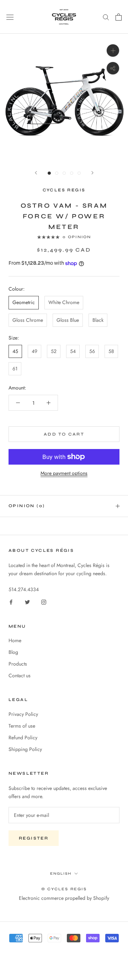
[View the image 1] (49, 173)
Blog (13, 652)
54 (73, 351)
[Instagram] (43, 602)
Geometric (23, 302)
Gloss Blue (68, 320)
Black (97, 320)
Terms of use (22, 725)
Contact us (20, 675)
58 (111, 351)
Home (15, 640)
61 (14, 368)
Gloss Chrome (27, 320)
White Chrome (63, 302)
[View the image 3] (64, 173)
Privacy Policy (23, 714)
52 (54, 351)
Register (33, 838)
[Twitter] (27, 602)
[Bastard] (119, 17)
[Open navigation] (10, 17)
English (60, 873)
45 (15, 351)
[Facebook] (11, 602)
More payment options (64, 473)
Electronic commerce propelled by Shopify (64, 898)
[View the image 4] (71, 173)
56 (92, 351)
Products (18, 663)
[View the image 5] (79, 173)
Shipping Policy (25, 749)
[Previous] (36, 172)
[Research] (106, 17)
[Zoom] (113, 50)
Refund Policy (23, 737)
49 (34, 351)
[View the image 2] (56, 173)
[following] (92, 172)
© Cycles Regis (64, 889)
